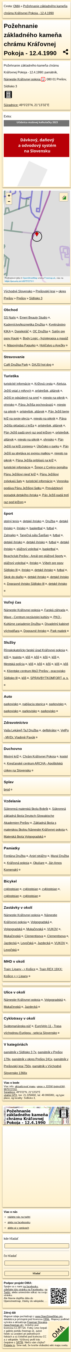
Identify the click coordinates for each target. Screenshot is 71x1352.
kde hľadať (11, 1238)
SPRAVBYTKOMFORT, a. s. (49, 678)
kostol (64, 756)
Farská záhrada (54, 610)
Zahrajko (10, 535)
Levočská (27, 943)
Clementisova (34, 936)
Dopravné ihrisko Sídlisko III (25, 583)
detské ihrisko (32, 521)
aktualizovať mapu (25, 1086)
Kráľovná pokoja (18, 863)
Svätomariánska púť (17, 1026)
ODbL (46, 1319)
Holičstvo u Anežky (52, 345)
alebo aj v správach (18, 1227)
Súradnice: (11, 105)
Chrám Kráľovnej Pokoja (39, 756)
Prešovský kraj (45, 291)
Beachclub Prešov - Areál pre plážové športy (33, 556)
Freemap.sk (49, 277)
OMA (16, 6)
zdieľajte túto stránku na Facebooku (23, 1289)
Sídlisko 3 (35, 298)
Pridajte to (9, 1345)
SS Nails (10, 317)
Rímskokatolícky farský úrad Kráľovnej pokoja (34, 650)
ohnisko (9, 404)
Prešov (21, 298)
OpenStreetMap (30, 277)
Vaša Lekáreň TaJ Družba (21, 730)
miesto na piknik (54, 397)
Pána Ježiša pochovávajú (35, 404)
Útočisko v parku (48, 446)
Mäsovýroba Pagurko (21, 345)
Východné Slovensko (18, 291)
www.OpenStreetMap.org (48, 1316)
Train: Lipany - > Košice (19, 969)
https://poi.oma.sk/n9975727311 (19, 281)
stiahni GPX (10, 1095)
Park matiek (58, 631)
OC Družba (40, 331)
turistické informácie (17, 383)
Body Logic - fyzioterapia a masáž (45, 338)
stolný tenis (11, 521)
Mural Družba (60, 856)
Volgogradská (40, 922)
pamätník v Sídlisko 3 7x (20, 1052)
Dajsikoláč (22, 331)
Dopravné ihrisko (34, 631)
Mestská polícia (14, 664)
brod (7, 789)
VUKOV (52, 929)
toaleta (17, 657)
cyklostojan (11, 889)
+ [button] (9, 195)
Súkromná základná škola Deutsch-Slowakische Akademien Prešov (35, 815)
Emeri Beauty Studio (33, 317)
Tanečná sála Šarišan (34, 535)
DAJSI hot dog (41, 364)
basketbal (36, 528)
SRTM (19, 1342)
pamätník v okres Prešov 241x (32, 1059)
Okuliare (38, 863)
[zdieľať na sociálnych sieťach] (65, 52)
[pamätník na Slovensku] (9, 94)
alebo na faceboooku (19, 1222)
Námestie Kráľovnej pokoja (24, 79)
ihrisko (21, 528)
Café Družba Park (16, 364)
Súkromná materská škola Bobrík (26, 808)
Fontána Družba (15, 856)
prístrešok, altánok (47, 390)
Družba (50, 521)
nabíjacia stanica (33, 704)
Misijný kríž (11, 756)
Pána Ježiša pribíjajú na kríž (35, 460)
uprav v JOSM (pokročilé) (51, 1086)
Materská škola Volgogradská (23, 836)
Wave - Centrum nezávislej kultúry (26, 617)
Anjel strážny (38, 856)
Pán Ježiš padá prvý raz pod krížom (27, 432)
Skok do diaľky (14, 577)
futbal (50, 528)
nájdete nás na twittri (19, 1216)
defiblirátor (49, 730)
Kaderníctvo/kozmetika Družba (24, 324)
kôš (6, 657)
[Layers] (63, 197)
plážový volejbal (27, 549)
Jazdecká (10, 943)
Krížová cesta (43, 383)
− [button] (9, 201)
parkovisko (11, 704)
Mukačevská (34, 929)
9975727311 (10, 1089)
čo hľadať (10, 1255)
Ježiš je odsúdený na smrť (21, 397)
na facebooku (30, 1286)
